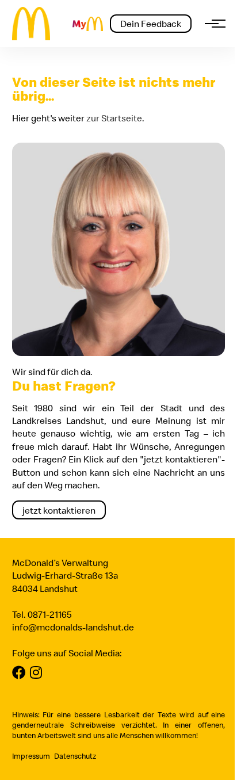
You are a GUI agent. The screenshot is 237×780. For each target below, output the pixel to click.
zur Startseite (114, 118)
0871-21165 (49, 614)
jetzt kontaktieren (58, 510)
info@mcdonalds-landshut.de (73, 627)
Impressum (31, 755)
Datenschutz (75, 755)
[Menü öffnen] (211, 23)
